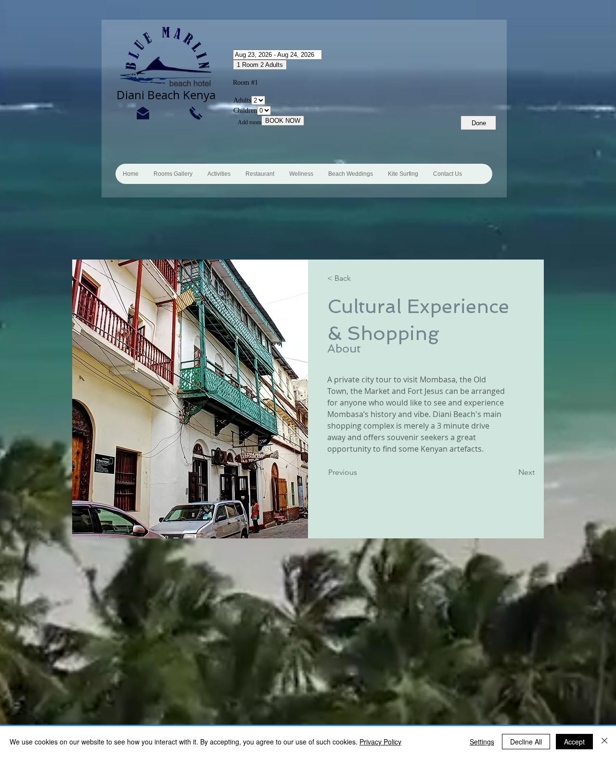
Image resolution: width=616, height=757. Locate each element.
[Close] (604, 741)
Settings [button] (482, 741)
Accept (574, 741)
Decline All (526, 741)
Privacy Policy (380, 741)
